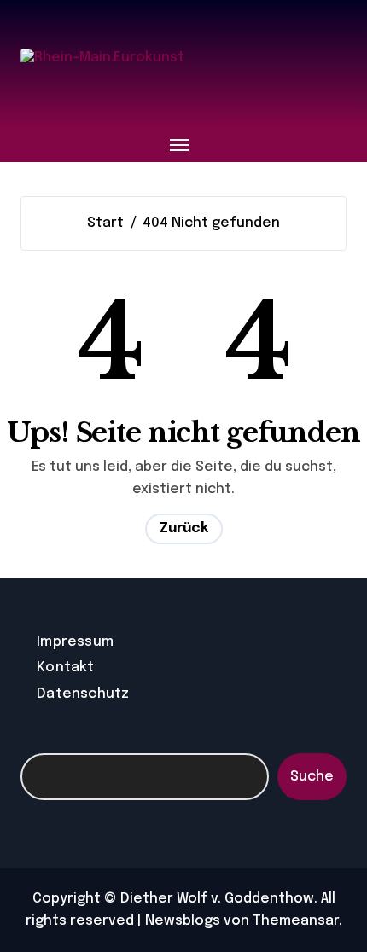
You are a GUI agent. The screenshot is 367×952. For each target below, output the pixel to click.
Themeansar (296, 921)
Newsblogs (182, 921)
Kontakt (65, 667)
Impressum (75, 642)
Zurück (184, 528)
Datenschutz (83, 694)
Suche (312, 776)
